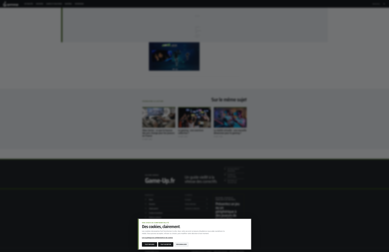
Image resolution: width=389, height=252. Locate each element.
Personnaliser (181, 244)
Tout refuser (149, 244)
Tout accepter (165, 244)
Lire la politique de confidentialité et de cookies (157, 237)
